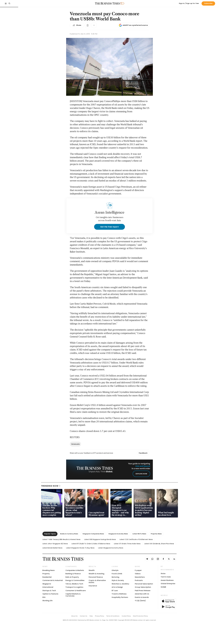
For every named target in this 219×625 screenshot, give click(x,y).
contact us (83, 616)
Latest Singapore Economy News (110, 548)
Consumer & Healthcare (75, 590)
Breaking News (48, 570)
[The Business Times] (107, 3)
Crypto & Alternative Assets (97, 581)
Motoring (115, 577)
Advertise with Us (142, 594)
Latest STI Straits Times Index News (127, 543)
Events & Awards (142, 597)
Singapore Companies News (93, 534)
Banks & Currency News (69, 534)
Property (46, 574)
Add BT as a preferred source (135, 25)
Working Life (47, 600)
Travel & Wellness (119, 594)
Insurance (93, 586)
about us (74, 616)
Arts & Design (117, 587)
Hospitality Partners (120, 597)
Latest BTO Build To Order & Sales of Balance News (91, 543)
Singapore (46, 584)
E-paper (138, 570)
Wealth (92, 570)
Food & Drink (117, 574)
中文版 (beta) (140, 600)
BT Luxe (115, 590)
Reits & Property (72, 577)
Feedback (143, 453)
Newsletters (140, 577)
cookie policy (126, 616)
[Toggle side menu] (6, 3)
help (91, 616)
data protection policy (140, 616)
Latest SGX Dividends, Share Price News (159, 543)
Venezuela (75, 444)
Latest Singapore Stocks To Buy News (80, 548)
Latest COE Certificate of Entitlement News (136, 539)
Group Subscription (143, 587)
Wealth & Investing (96, 574)
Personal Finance (96, 577)
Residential (47, 577)
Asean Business (167, 580)
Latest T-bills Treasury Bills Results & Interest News (61, 539)
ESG (44, 597)
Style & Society (118, 580)
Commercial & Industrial (52, 580)
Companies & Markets (74, 570)
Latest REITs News (139, 534)
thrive (163, 573)
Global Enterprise (168, 583)
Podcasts (139, 580)
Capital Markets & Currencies (73, 595)
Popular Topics (50, 534)
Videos (138, 574)
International (47, 587)
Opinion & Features (50, 594)
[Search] (9, 3)
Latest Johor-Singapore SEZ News (55, 543)
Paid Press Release (142, 590)
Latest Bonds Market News (52, 548)
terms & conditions (112, 616)
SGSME (163, 587)
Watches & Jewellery (120, 584)
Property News (156, 534)
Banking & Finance (73, 574)
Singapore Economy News (118, 534)
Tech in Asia (166, 577)
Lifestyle (115, 570)
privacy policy (99, 616)
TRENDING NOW (49, 485)
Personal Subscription (144, 584)
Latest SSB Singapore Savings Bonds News (100, 539)
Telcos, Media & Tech (74, 584)
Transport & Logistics (74, 587)
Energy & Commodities (74, 580)
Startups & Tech (49, 590)
